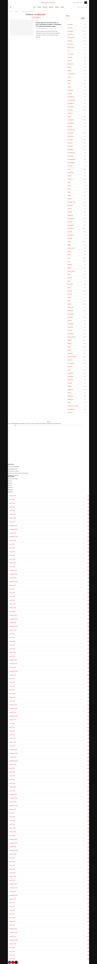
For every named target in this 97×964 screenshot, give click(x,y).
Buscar (67, 16)
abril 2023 (12, 645)
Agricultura (77, 34)
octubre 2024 (12, 578)
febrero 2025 (12, 563)
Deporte (10, 483)
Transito (77, 386)
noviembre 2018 (13, 843)
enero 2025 (12, 566)
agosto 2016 (12, 944)
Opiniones (10, 491)
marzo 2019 (12, 828)
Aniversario (77, 44)
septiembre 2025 (13, 536)
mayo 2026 (12, 507)
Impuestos (77, 205)
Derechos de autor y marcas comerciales (18, 473)
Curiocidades (77, 120)
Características (77, 74)
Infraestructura (77, 218)
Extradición (77, 172)
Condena (77, 93)
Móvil (77, 281)
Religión (77, 343)
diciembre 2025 (13, 525)
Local (77, 258)
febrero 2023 (12, 652)
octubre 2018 (12, 846)
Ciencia (77, 80)
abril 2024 (12, 600)
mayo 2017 (12, 910)
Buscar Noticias (85, 2)
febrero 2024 (12, 607)
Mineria (77, 268)
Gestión (77, 195)
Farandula (77, 179)
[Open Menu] (10, 7)
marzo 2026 (12, 514)
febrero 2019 (12, 831)
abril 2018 (12, 869)
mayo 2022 (12, 686)
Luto (77, 261)
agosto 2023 (12, 630)
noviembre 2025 (13, 529)
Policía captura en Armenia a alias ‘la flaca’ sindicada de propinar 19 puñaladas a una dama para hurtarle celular (48, 24)
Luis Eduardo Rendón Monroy (42, 28)
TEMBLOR (77, 379)
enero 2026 (12, 522)
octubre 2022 (12, 667)
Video (77, 402)
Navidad (77, 294)
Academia (77, 24)
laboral (77, 254)
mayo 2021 (12, 731)
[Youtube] (13, 2)
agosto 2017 (12, 899)
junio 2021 (12, 727)
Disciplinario (77, 133)
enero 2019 (12, 835)
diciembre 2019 (13, 794)
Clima (77, 83)
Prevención (77, 327)
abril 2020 (12, 779)
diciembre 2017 (13, 884)
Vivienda (77, 412)
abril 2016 (12, 958)
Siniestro (77, 366)
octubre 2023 (12, 622)
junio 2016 (12, 951)
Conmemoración (77, 100)
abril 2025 (12, 555)
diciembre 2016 (13, 929)
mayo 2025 (12, 551)
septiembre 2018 (13, 850)
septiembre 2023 (13, 626)
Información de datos (13, 471)
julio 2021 (12, 723)
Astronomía (77, 54)
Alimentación (77, 37)
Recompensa (77, 333)
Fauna (77, 182)
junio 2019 (12, 817)
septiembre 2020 (13, 761)
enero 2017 (12, 925)
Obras (77, 301)
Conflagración (77, 97)
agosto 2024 (12, 585)
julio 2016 (12, 947)
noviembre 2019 (13, 798)
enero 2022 (12, 701)
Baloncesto (77, 64)
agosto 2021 (12, 719)
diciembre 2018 (13, 839)
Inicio (34, 7)
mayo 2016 (12, 955)
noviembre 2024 (13, 574)
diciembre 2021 (13, 705)
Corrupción (77, 110)
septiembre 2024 (13, 581)
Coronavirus (77, 106)
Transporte (77, 389)
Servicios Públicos (77, 356)
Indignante (77, 215)
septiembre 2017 (13, 895)
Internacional (77, 228)
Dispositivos (77, 136)
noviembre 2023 (13, 619)
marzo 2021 (12, 738)
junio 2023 (12, 637)
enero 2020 (12, 790)
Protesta (77, 330)
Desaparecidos (77, 129)
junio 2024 (12, 592)
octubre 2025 (12, 533)
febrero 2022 (12, 697)
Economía (45, 7)
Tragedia (77, 383)
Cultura (77, 116)
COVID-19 (77, 113)
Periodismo (77, 310)
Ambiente (77, 41)
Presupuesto (77, 323)
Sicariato (77, 360)
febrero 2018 (12, 876)
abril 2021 (12, 734)
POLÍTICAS (11, 464)
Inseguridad (77, 225)
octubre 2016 (12, 936)
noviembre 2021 (13, 708)
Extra (77, 169)
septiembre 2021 (13, 716)
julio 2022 (12, 678)
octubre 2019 (12, 802)
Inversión (77, 231)
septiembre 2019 (13, 805)
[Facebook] (10, 2)
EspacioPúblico (77, 162)
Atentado (77, 57)
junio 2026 (12, 503)
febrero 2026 (12, 518)
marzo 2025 (12, 559)
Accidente (77, 27)
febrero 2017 (12, 921)
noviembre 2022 (13, 663)
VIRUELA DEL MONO (77, 406)
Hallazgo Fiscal (77, 202)
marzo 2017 (12, 917)
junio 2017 (12, 906)
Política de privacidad (13, 466)
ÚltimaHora (77, 396)
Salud (77, 347)
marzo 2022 (12, 693)
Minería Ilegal (77, 271)
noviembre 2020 (13, 753)
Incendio (77, 208)
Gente (77, 192)
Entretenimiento (77, 159)
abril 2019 (12, 824)
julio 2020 (12, 768)
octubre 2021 (12, 712)
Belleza (77, 67)
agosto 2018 (12, 854)
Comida (77, 87)
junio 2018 (12, 861)
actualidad (77, 31)
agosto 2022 (12, 675)
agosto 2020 (12, 764)
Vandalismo (77, 399)
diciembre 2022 (13, 660)
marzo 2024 (12, 604)
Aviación (77, 60)
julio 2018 (12, 858)
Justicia (77, 251)
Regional (77, 340)
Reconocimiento (77, 337)
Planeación (77, 317)
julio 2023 (12, 634)
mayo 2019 (12, 820)
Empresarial (77, 156)
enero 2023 (12, 656)
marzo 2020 (12, 783)
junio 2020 (12, 772)
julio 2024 (12, 589)
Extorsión (77, 166)
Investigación (77, 235)
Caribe (77, 77)
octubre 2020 (12, 757)
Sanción (77, 350)
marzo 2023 (12, 649)
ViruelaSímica (77, 409)
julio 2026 (12, 499)
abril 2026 (12, 510)
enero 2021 (12, 746)
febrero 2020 (12, 787)
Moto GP (77, 277)
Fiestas (77, 185)
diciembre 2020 (13, 749)
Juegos (77, 245)
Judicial (57, 7)
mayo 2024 (12, 596)
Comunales (77, 90)
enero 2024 (12, 611)
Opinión (62, 7)
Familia (77, 175)
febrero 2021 (12, 742)
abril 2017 (12, 914)
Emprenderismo (77, 152)
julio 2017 (12, 902)
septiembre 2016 (13, 940)
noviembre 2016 (13, 932)
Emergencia (77, 149)
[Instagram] (11, 2)
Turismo (77, 393)
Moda (77, 274)
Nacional (51, 7)
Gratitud (77, 199)
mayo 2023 (12, 641)
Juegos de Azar (77, 248)
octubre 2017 (12, 891)
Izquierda (77, 238)
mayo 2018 (12, 865)
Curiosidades (77, 123)
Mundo (77, 287)
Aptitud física (77, 47)
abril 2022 (12, 690)
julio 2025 (12, 544)
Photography (77, 314)
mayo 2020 (12, 775)
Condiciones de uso (13, 468)
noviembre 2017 (13, 888)
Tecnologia (77, 376)
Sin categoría (77, 363)
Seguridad (77, 353)
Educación (77, 143)
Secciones (11, 476)
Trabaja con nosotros (13, 475)
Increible (77, 212)
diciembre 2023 (13, 615)
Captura (77, 70)
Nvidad (77, 297)
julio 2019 (12, 813)
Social (77, 370)
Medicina (77, 264)
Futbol (77, 189)
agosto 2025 (12, 540)
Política (39, 7)
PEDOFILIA (77, 307)
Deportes (77, 126)
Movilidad (77, 284)
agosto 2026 (12, 495)
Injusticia (77, 222)
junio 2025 (12, 548)
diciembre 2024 (13, 570)
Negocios (10, 489)
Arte (77, 51)
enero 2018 (12, 880)
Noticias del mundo (13, 478)
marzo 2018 (12, 873)
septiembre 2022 (13, 671)
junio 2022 (12, 682)
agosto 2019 (12, 809)
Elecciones (77, 146)
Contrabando (77, 103)
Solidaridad (77, 373)
